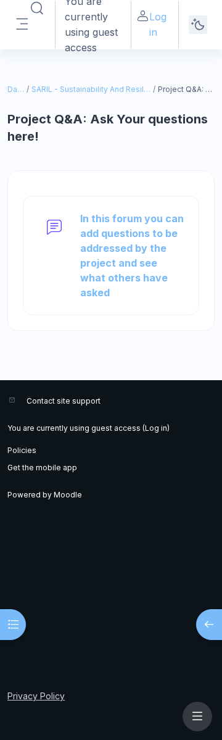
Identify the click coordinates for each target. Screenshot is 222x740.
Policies (21, 450)
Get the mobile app (42, 467)
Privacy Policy (36, 696)
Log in (157, 24)
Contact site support (64, 400)
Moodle (68, 494)
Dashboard (16, 89)
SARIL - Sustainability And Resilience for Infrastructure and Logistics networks (91, 89)
